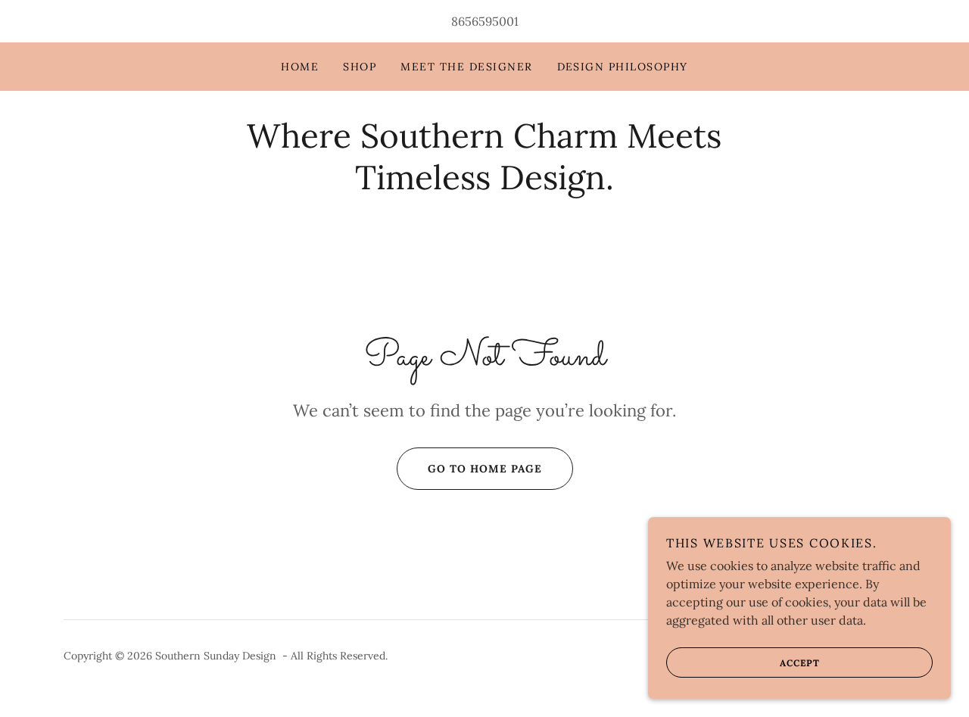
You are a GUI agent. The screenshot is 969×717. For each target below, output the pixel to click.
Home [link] (300, 66)
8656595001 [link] (485, 21)
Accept (800, 663)
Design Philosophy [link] (622, 66)
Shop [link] (359, 66)
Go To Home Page (485, 468)
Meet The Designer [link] (466, 66)
